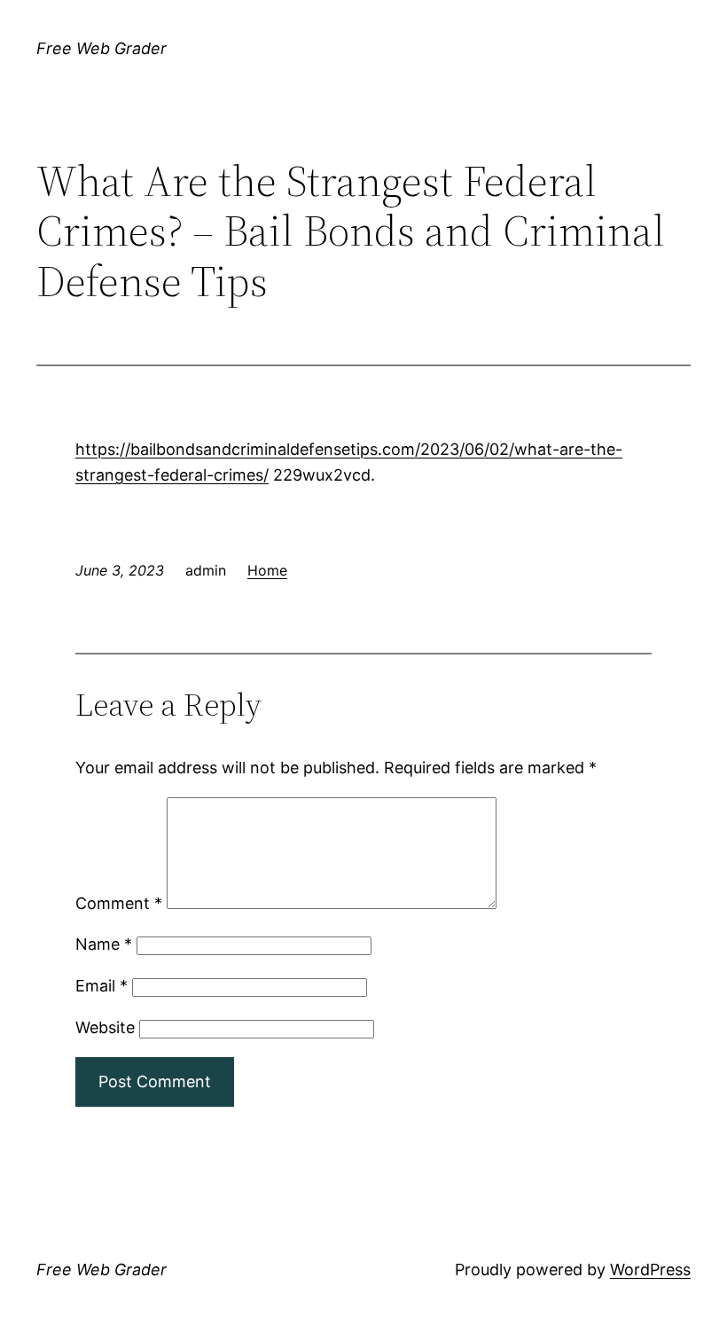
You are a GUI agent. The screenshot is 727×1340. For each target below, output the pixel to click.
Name (103, 944)
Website (105, 1027)
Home (267, 570)
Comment (118, 903)
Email (101, 985)
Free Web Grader (101, 48)
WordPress (650, 1269)
